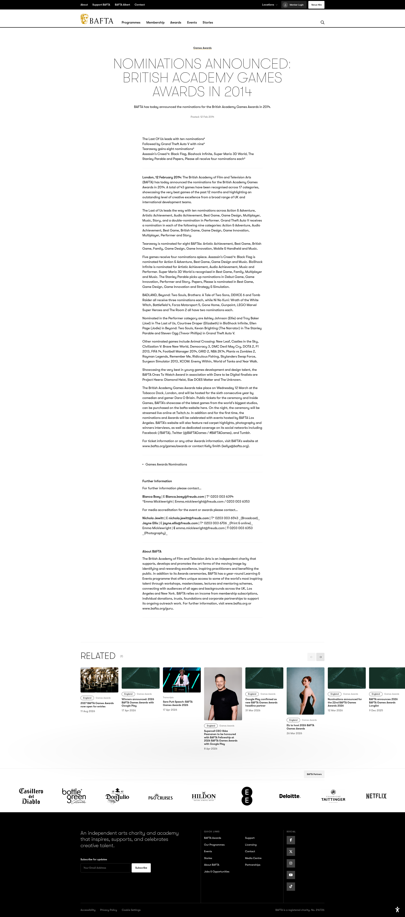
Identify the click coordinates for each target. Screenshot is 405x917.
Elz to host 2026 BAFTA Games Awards (303, 672)
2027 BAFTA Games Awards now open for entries (96, 675)
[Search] (322, 22)
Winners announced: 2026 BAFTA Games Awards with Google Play (140, 675)
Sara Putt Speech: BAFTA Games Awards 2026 (181, 672)
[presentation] (311, 657)
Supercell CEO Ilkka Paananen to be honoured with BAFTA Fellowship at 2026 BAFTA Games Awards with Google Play (223, 682)
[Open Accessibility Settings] (397, 909)
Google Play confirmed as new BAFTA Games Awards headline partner (263, 675)
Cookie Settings (131, 909)
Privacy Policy (108, 909)
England (87, 698)
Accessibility (88, 909)
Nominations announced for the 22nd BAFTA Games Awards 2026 (346, 675)
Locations (268, 4)
